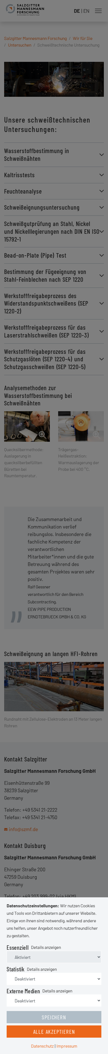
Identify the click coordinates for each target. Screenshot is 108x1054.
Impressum (66, 1045)
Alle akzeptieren (54, 1031)
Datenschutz (42, 1045)
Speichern (54, 1017)
